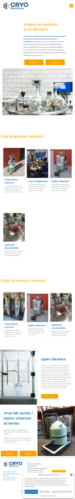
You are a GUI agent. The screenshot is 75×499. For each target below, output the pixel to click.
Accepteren (31, 492)
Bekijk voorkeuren (61, 492)
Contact (59, 472)
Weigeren (44, 492)
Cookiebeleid (43, 495)
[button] (71, 475)
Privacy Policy (52, 495)
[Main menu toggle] (71, 5)
